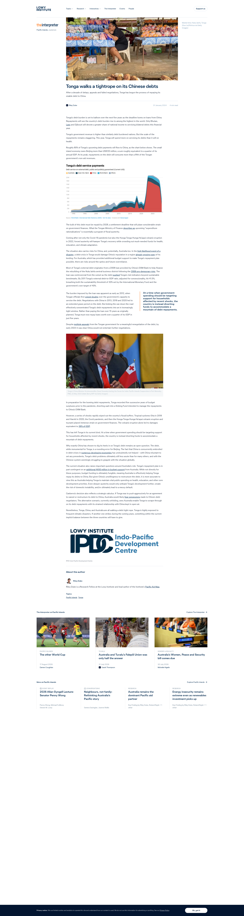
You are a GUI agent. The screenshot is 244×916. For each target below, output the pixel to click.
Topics (68, 9)
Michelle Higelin (164, 667)
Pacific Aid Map (152, 586)
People (131, 9)
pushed (116, 275)
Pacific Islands (42, 30)
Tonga (80, 597)
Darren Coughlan (46, 667)
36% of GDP (84, 426)
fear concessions (132, 497)
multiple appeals (81, 324)
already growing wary (145, 254)
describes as (129, 228)
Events (122, 9)
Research (80, 9)
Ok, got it (196, 910)
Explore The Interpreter (196, 612)
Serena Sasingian (90, 707)
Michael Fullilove (57, 705)
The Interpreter (110, 9)
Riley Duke (73, 105)
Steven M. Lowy (46, 707)
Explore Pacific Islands (196, 682)
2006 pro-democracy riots (143, 271)
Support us (200, 9)
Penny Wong (45, 705)
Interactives (94, 9)
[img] (67, 105)
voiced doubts (91, 297)
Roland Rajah (154, 705)
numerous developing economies (96, 452)
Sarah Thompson (108, 667)
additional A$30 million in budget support (105, 469)
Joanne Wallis (103, 707)
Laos (68, 124)
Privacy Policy (164, 910)
